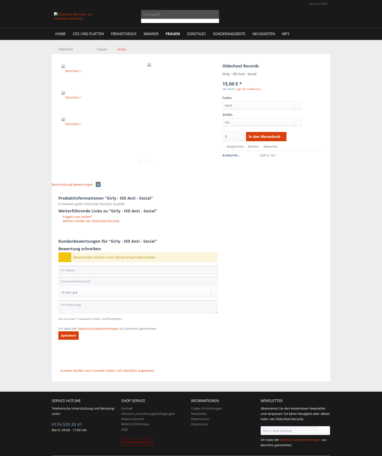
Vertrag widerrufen (137, 442)
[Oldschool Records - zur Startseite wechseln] (74, 18)
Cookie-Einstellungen (206, 408)
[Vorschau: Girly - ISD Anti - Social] (72, 74)
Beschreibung (62, 184)
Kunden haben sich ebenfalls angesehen (124, 370)
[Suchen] (215, 14)
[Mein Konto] (310, 14)
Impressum (199, 424)
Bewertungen (86, 184)
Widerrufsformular (135, 424)
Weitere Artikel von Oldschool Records (90, 221)
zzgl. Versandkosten (248, 89)
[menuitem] (180, 16)
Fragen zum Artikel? (77, 217)
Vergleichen (234, 146)
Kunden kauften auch (77, 370)
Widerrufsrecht (132, 419)
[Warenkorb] (323, 14)
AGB (124, 429)
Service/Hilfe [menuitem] (318, 4)
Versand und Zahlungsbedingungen (148, 414)
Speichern (68, 335)
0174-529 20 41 (67, 424)
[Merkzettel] (299, 14)
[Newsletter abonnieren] (323, 430)
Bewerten (270, 146)
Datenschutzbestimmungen (98, 328)
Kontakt (127, 408)
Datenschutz (200, 419)
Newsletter (199, 414)
